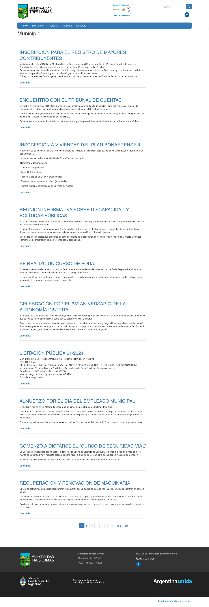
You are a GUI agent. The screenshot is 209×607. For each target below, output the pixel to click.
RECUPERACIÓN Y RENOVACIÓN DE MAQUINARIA (75, 482)
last (126, 525)
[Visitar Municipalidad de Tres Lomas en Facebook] (187, 14)
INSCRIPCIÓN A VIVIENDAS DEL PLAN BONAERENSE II (80, 144)
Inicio (25, 25)
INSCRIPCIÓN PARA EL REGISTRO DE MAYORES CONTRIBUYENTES (73, 55)
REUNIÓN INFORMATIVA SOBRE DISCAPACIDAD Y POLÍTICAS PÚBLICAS (74, 212)
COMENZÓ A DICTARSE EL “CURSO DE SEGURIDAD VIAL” (83, 445)
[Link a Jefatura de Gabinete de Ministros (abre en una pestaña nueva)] (35, 580)
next (119, 525)
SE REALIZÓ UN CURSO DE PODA (57, 263)
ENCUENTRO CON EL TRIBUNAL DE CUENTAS (71, 99)
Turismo (54, 25)
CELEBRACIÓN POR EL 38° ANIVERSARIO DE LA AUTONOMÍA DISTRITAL (73, 306)
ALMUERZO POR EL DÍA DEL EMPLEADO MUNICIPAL (77, 400)
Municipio (37, 25)
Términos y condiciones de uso (174, 601)
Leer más (25, 82)
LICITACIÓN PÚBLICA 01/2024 (52, 353)
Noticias (67, 25)
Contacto (81, 25)
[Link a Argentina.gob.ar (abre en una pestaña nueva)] (172, 581)
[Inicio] (35, 11)
